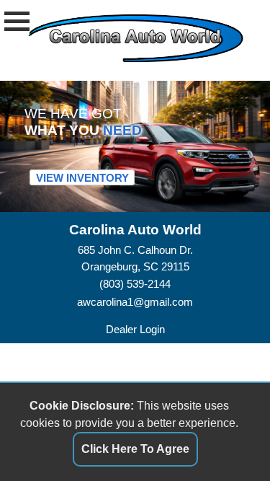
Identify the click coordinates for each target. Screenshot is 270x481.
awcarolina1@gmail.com (135, 302)
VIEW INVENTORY (82, 177)
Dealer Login (135, 329)
